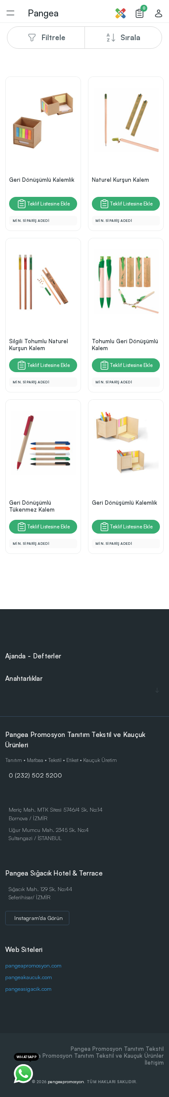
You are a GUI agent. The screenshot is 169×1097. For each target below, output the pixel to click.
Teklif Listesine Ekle (48, 204)
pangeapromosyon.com (33, 965)
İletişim (154, 1062)
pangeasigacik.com (28, 988)
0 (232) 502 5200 (35, 775)
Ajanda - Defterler (33, 656)
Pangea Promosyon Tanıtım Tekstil (117, 1048)
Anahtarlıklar (23, 678)
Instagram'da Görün (38, 917)
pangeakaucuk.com (28, 977)
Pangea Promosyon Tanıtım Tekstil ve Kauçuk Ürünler (92, 1055)
